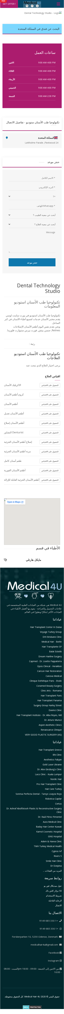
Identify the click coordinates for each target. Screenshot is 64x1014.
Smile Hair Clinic (54, 860)
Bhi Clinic (57, 754)
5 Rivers (58, 855)
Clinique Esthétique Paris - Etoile (46, 680)
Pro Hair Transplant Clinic (49, 784)
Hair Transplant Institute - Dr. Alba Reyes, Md (39, 715)
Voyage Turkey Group (51, 631)
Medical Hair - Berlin (52, 641)
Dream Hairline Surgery (50, 656)
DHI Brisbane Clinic (52, 636)
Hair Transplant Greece (50, 749)
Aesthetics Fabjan (53, 759)
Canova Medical (54, 675)
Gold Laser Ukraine (52, 764)
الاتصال (58, 905)
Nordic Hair (56, 779)
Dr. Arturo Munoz (53, 719)
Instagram (53, 960)
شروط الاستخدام (54, 895)
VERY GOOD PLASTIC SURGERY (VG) (43, 734)
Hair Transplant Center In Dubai (46, 627)
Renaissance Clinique (51, 729)
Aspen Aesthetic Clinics (50, 724)
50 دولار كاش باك (54, 890)
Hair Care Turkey (53, 788)
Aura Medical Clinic (52, 821)
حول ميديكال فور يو (53, 885)
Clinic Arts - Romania (51, 690)
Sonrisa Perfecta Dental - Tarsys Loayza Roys (39, 793)
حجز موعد (32, 262)
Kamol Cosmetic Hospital (49, 831)
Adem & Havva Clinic (51, 841)
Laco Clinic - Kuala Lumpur (48, 774)
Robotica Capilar (53, 798)
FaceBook (54, 952)
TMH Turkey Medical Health (48, 846)
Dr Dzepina (56, 865)
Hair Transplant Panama (49, 700)
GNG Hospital (55, 836)
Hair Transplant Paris (51, 695)
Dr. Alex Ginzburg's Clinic (49, 769)
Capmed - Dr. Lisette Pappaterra (45, 661)
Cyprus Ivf (57, 851)
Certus (58, 803)
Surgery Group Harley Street (48, 705)
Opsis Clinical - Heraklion (49, 666)
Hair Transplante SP (52, 646)
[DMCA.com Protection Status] (32, 1006)
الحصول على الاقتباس (49, 385)
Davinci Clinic (55, 710)
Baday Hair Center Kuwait (49, 826)
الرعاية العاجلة (55, 900)
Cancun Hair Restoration (49, 671)
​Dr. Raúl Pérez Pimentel (50, 816)
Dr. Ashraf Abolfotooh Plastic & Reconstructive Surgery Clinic (34, 810)
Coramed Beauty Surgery (49, 685)
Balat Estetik (55, 651)
